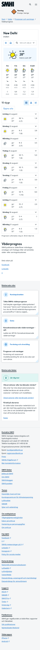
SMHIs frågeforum (20, 460)
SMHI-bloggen (7, 480)
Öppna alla (8, 108)
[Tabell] (26, 102)
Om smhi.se (6, 527)
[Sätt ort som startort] (10, 42)
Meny (36, 6)
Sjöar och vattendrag (10, 507)
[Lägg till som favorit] (5, 42)
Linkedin (16, 548)
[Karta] (31, 102)
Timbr (15, 601)
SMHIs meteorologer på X (20, 544)
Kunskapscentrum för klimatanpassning (17, 497)
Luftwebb (16, 568)
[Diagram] (35, 102)
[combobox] (25, 42)
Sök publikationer (8, 624)
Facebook (7, 264)
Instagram (17, 551)
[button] (30, 4)
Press (4, 456)
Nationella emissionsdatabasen (14, 565)
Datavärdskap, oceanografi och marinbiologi (19, 578)
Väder (10, 19)
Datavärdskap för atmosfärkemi (14, 581)
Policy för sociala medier (11, 554)
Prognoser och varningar (24, 19)
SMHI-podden (7, 483)
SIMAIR (4, 504)
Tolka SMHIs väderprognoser (15, 301)
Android (16, 641)
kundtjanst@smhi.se (15, 450)
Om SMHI (5, 477)
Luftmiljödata (7, 571)
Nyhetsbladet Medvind (10, 628)
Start (3, 19)
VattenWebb (6, 575)
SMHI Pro (16, 598)
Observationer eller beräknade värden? (18, 398)
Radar (5, 418)
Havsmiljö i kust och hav (11, 494)
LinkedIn (7, 269)
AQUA (15, 591)
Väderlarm (17, 608)
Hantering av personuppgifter (13, 524)
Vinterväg (16, 605)
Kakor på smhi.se (8, 521)
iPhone (15, 638)
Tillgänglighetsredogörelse (12, 517)
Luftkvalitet (6, 500)
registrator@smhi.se (15, 453)
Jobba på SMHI (7, 473)
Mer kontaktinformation (11, 463)
